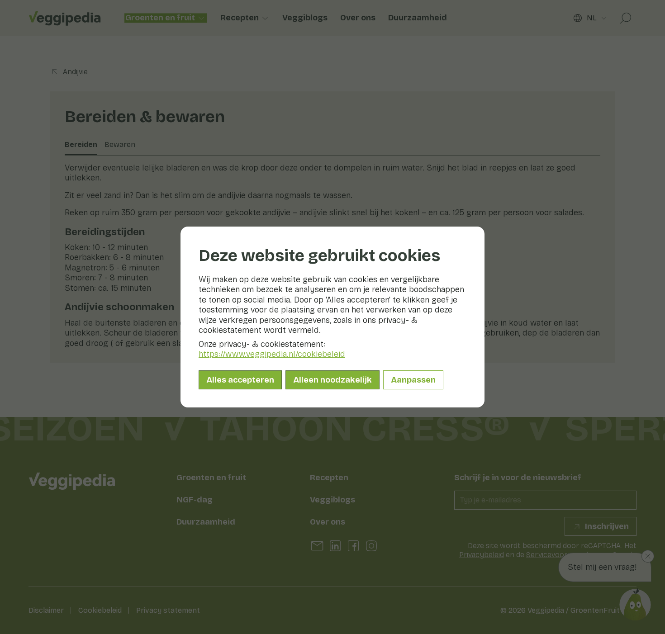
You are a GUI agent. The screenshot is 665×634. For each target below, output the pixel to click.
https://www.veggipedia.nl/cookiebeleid (272, 354)
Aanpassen (413, 380)
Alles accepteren (240, 380)
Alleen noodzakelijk (332, 380)
